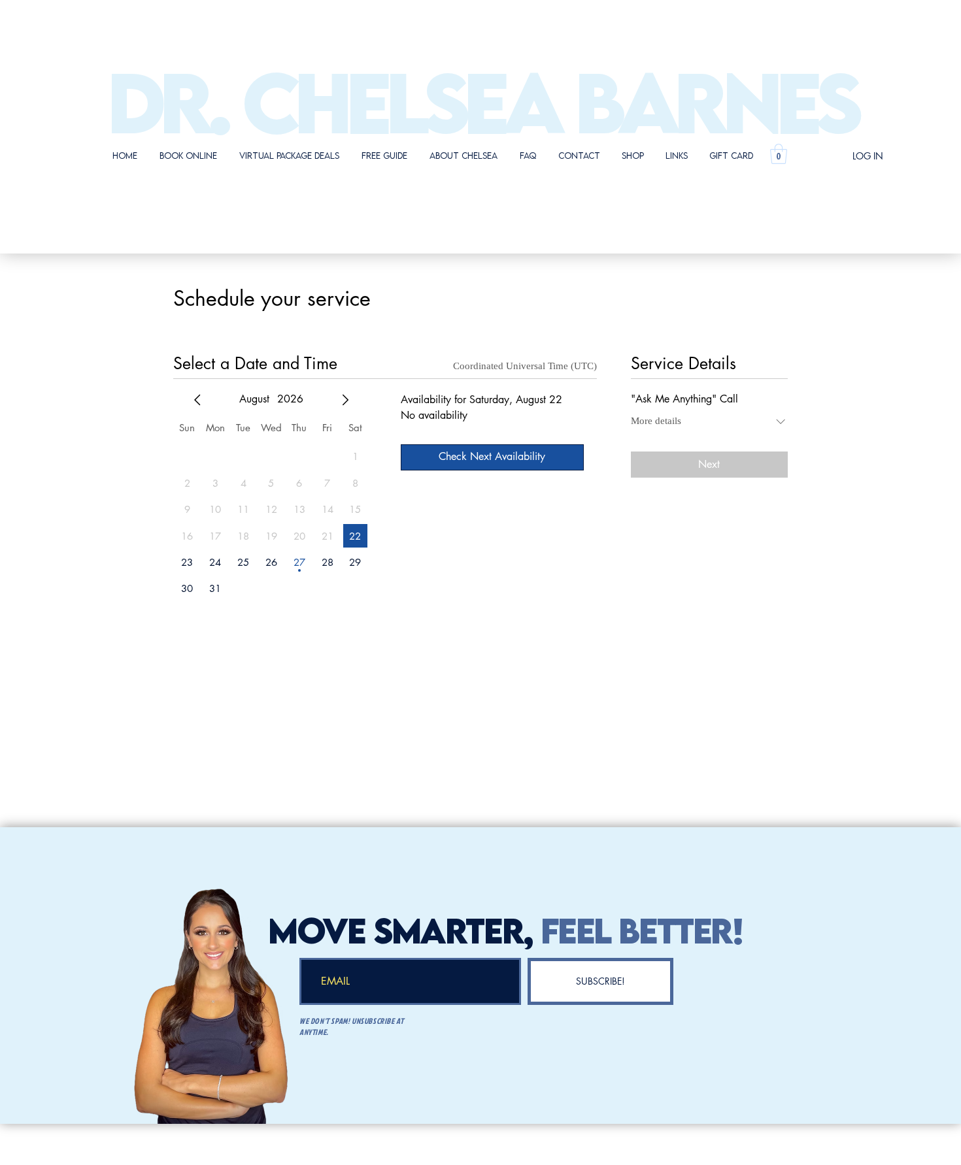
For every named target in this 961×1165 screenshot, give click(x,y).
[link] (778, 154)
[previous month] (197, 400)
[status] (526, 366)
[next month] (345, 400)
